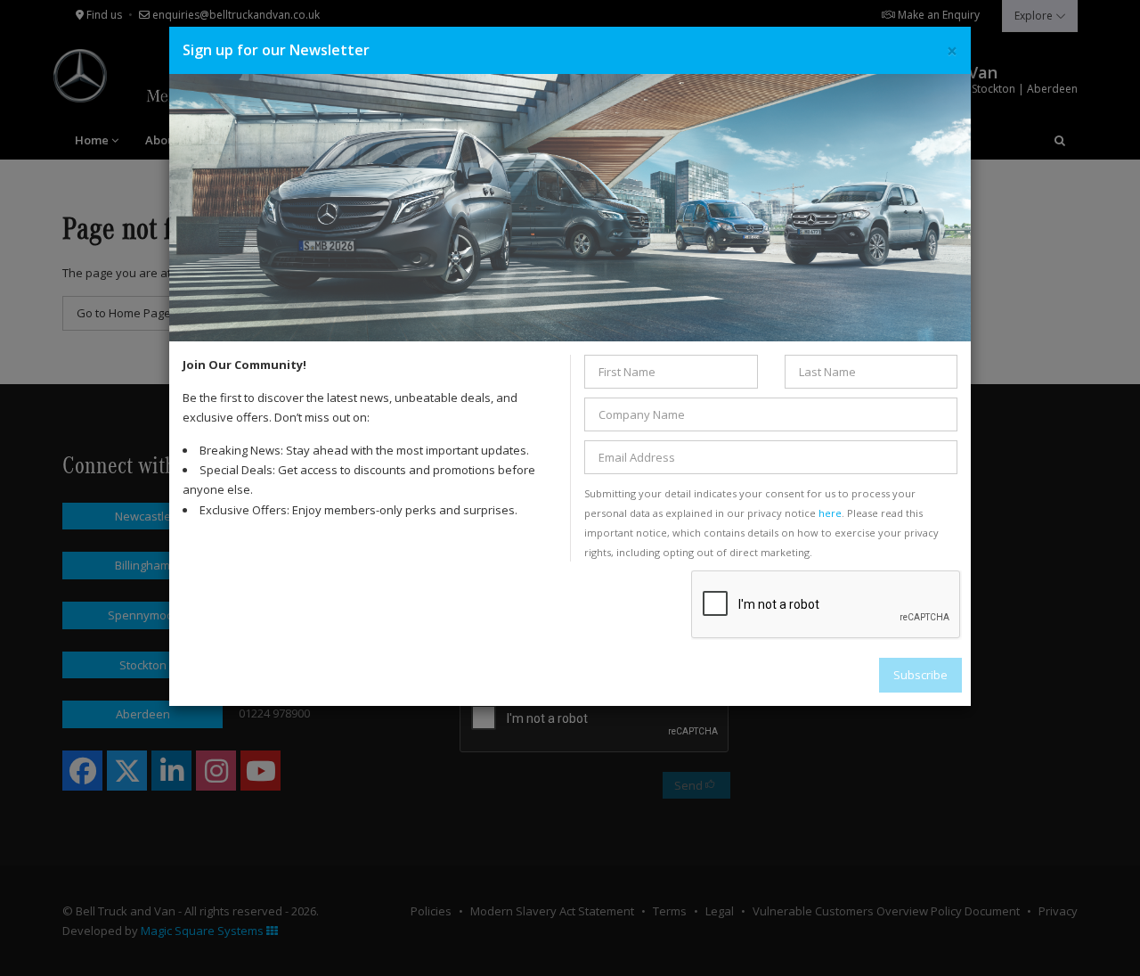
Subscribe (920, 675)
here (830, 513)
